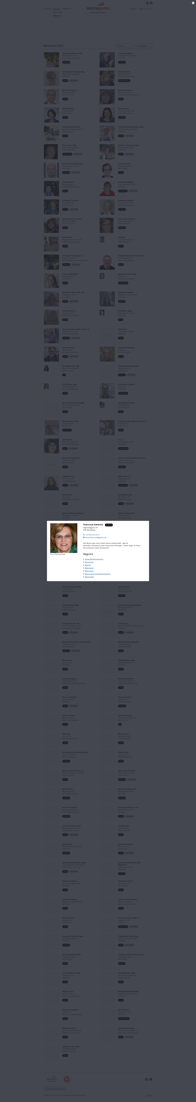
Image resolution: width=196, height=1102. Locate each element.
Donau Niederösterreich (94, 559)
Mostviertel (89, 562)
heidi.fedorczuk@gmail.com (96, 537)
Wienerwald (89, 577)
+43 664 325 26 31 (92, 535)
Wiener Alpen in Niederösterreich (98, 574)
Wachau (88, 565)
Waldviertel (89, 568)
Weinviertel (89, 571)
